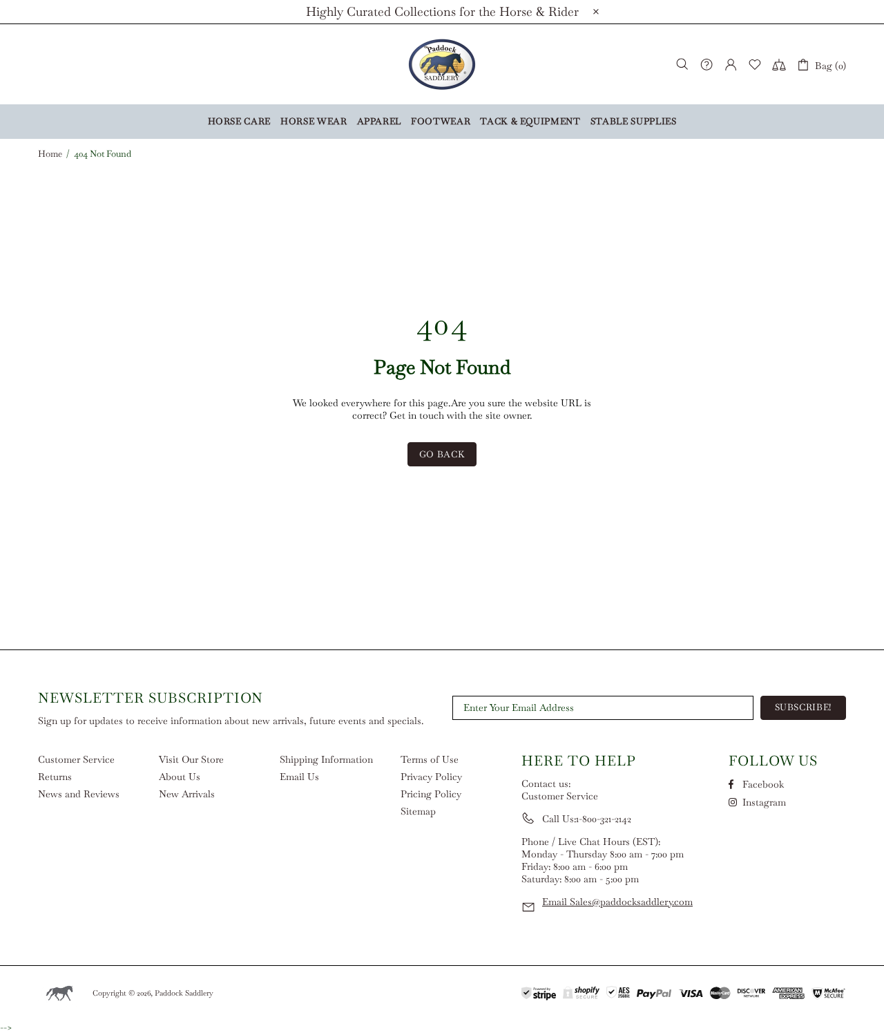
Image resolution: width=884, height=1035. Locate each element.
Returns (55, 776)
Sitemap (418, 811)
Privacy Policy (431, 776)
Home (50, 154)
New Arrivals (187, 794)
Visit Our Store (191, 759)
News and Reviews (78, 794)
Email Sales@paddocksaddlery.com (617, 901)
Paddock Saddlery (442, 64)
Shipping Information (326, 759)
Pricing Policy (431, 794)
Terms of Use (430, 759)
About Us (179, 776)
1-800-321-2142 (603, 819)
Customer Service (76, 759)
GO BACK (442, 454)
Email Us (299, 776)
